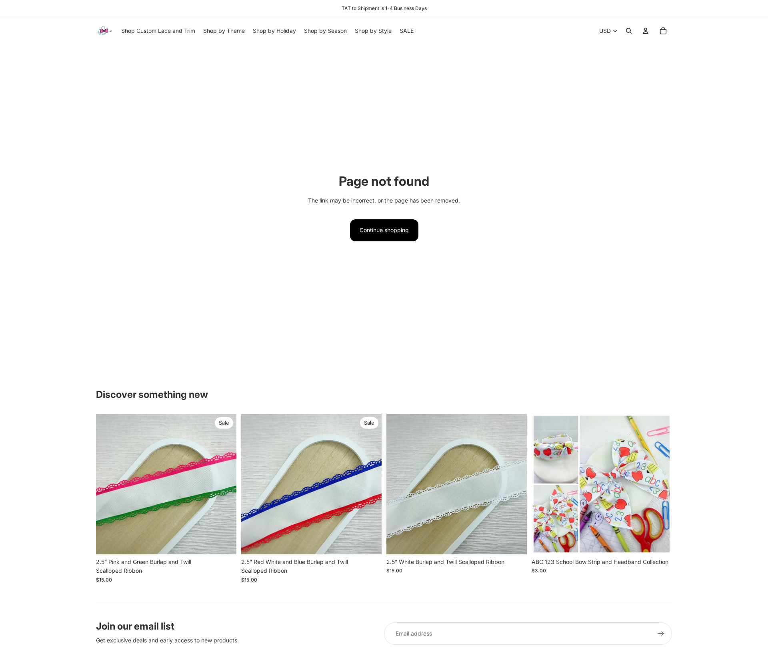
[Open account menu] (645, 31)
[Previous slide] (108, 484)
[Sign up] (660, 633)
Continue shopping (384, 230)
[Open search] (629, 31)
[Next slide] (224, 484)
